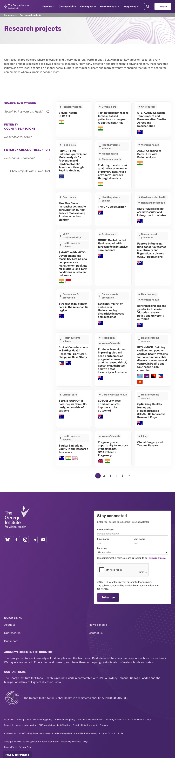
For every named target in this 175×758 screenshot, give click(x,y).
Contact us (96, 633)
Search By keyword (20, 103)
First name (103, 539)
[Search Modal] (147, 6)
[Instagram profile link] (25, 539)
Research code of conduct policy (20, 725)
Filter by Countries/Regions (20, 126)
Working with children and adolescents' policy (128, 719)
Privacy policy (24, 719)
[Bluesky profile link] (7, 539)
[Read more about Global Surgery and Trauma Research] (152, 448)
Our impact (86, 6)
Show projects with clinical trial (30, 171)
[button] (49, 138)
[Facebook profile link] (16, 539)
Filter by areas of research (27, 149)
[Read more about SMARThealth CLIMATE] (74, 119)
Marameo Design (80, 741)
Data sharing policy (42, 719)
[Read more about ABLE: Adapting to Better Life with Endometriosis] (152, 164)
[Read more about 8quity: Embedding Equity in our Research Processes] (74, 448)
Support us (129, 6)
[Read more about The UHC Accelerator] (113, 209)
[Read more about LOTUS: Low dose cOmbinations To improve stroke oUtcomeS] (113, 408)
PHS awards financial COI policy (54, 725)
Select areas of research (19, 158)
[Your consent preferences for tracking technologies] (17, 755)
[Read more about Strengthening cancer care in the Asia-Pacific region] (74, 309)
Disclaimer (9, 719)
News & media (108, 6)
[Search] (46, 112)
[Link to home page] (17, 517)
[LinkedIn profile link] (34, 539)
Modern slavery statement (90, 719)
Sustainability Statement (85, 725)
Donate (163, 6)
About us (47, 6)
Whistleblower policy (65, 719)
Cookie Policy (10, 747)
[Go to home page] (16, 6)
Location (102, 548)
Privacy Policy (25, 747)
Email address (105, 529)
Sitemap (104, 725)
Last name (139, 539)
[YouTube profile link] (43, 539)
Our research (66, 6)
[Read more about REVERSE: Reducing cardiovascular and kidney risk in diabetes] (152, 209)
